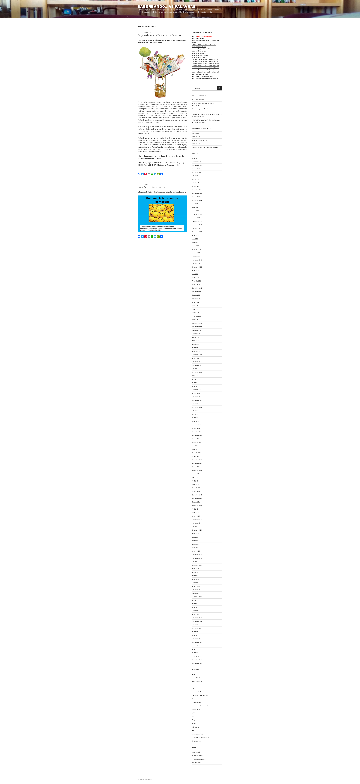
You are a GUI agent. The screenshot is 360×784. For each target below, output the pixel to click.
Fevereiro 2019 (196, 389)
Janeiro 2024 (196, 218)
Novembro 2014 (197, 523)
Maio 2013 (195, 572)
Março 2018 (195, 421)
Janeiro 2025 (196, 186)
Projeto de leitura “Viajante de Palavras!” (160, 35)
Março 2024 (196, 211)
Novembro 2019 (197, 365)
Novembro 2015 (197, 498)
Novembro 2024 (197, 193)
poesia (194, 723)
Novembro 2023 (197, 225)
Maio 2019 (195, 379)
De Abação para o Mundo (200, 695)
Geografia (195, 699)
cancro (194, 685)
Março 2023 (195, 246)
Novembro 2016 (197, 463)
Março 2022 (195, 277)
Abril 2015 (195, 509)
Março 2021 (195, 312)
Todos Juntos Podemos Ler (200, 737)
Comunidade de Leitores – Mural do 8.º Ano (205, 66)
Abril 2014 (195, 540)
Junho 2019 (195, 376)
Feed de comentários (198, 759)
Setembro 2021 (197, 298)
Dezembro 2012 (197, 589)
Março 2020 (196, 351)
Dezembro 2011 (197, 618)
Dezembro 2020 (197, 323)
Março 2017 (195, 449)
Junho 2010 (195, 649)
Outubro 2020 (196, 330)
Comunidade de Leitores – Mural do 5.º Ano (205, 59)
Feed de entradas (197, 755)
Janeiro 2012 (196, 614)
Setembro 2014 (197, 530)
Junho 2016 (195, 474)
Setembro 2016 (197, 470)
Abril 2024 (195, 207)
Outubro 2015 (196, 502)
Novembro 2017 (197, 435)
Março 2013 (195, 579)
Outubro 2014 (196, 526)
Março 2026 (196, 158)
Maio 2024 (195, 204)
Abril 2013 (195, 575)
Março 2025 (196, 183)
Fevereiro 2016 (196, 488)
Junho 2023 (195, 235)
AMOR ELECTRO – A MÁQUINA (208, 147)
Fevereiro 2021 (196, 316)
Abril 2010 (195, 653)
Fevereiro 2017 (196, 453)
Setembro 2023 (197, 232)
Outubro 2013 (196, 561)
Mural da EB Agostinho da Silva (201, 49)
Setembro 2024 (197, 200)
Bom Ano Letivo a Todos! (151, 187)
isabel (194, 147)
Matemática (196, 709)
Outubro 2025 (196, 169)
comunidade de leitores (199, 692)
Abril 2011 (195, 632)
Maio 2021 (195, 305)
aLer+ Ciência (196, 678)
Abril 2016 (195, 481)
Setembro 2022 (197, 267)
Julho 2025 (195, 176)
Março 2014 (195, 544)
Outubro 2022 (196, 263)
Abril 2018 (195, 418)
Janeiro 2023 (196, 253)
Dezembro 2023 (197, 221)
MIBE (193, 713)
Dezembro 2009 (197, 660)
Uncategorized (196, 741)
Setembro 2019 (197, 372)
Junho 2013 (195, 568)
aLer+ (194, 674)
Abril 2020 (195, 347)
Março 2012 (195, 607)
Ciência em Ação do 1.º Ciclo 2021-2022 (204, 44)
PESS (193, 716)
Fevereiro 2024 (197, 214)
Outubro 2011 (196, 625)
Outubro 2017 (196, 439)
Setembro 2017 (197, 442)
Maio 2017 (195, 446)
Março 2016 (195, 484)
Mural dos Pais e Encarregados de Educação (206, 72)
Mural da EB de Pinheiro (199, 53)
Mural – (202, 36)
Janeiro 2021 (196, 319)
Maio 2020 (195, 344)
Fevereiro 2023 (196, 249)
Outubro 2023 (196, 228)
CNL (193, 688)
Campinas (195, 133)
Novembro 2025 (197, 165)
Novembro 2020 (197, 326)
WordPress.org (196, 762)
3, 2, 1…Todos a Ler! (198, 99)
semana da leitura (197, 734)
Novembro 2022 (197, 260)
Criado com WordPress (144, 779)
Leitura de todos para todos (200, 706)
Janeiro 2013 (196, 586)
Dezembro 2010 (197, 639)
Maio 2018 (195, 414)
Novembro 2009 (197, 663)
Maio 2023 (195, 239)
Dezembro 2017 (197, 432)
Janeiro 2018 (196, 428)
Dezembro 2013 (197, 554)
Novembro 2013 (197, 558)
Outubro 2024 (196, 197)
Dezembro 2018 (197, 397)
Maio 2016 (195, 477)
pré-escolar (195, 727)
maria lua (194, 137)
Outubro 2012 (196, 593)
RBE (193, 730)
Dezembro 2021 (197, 288)
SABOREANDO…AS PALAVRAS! (167, 7)
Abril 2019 (195, 383)
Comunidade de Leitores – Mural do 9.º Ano (205, 68)
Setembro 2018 (197, 407)
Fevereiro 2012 (196, 610)
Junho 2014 (195, 533)
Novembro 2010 (197, 642)
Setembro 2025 (197, 172)
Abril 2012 (195, 603)
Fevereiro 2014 (196, 547)
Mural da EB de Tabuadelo (200, 57)
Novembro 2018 (197, 400)
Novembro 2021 (197, 291)
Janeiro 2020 (196, 358)
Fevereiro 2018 (196, 425)
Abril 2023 (195, 242)
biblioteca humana (197, 681)
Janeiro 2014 (196, 551)
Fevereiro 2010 (196, 656)
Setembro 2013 (197, 565)
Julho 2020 (195, 337)
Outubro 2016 (196, 467)
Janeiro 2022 (196, 284)
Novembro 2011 (197, 621)
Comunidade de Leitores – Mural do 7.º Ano (205, 63)
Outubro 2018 (196, 404)
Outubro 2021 (196, 295)
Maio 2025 (195, 179)
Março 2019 (195, 386)
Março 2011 (195, 635)
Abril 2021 (195, 309)
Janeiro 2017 (196, 456)
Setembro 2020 (197, 333)
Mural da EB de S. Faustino (200, 55)
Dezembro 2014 (197, 519)
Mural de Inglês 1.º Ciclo (200, 74)
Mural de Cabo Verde (199, 47)
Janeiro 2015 (196, 516)
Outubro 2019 (196, 368)
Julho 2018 (195, 411)
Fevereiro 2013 (196, 582)
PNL (193, 720)
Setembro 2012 (197, 597)
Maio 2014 (195, 537)
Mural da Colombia (198, 38)
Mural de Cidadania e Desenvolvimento (205, 78)
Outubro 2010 (196, 646)
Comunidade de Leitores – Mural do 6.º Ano (205, 61)
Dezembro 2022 (197, 256)
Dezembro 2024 (197, 190)
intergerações (196, 702)
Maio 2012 (195, 600)
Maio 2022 (195, 274)
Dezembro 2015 (197, 495)
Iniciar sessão (196, 752)
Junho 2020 (195, 340)
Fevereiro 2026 (197, 162)
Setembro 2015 (197, 505)
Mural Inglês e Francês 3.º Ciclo (202, 76)
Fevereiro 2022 (196, 281)
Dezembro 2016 (197, 460)
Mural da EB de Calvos (199, 51)
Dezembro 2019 (197, 361)
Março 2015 (195, 512)
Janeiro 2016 (196, 491)
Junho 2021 (195, 302)
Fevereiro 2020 (197, 355)
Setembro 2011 (196, 628)
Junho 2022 (195, 270)
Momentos (203, 140)
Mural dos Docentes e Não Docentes (203, 70)
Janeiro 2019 (196, 393)
